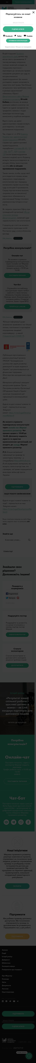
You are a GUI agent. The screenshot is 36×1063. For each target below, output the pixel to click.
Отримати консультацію (18, 40)
